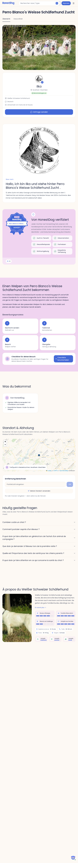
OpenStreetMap (64, 470)
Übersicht (6, 19)
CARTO (55, 470)
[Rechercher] (57, 3)
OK (70, 484)
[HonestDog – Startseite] (8, 3)
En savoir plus (39, 607)
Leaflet (49, 470)
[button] (39, 47)
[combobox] (39, 3)
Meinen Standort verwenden (40, 491)
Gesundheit (18, 19)
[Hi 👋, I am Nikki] (73, 858)
